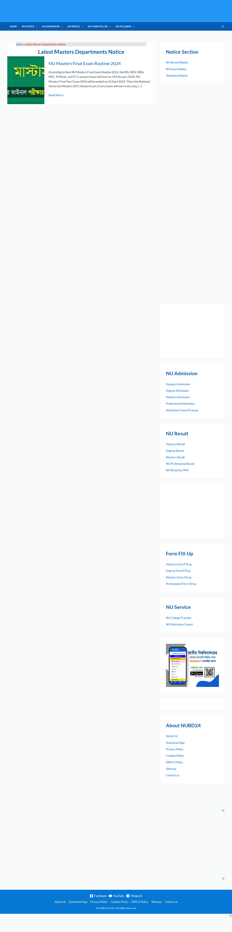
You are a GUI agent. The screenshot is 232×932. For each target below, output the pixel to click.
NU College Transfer (178, 618)
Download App (175, 742)
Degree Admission (177, 390)
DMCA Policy (174, 762)
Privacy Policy (174, 749)
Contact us (172, 775)
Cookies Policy (175, 755)
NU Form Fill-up (98, 26)
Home (13, 26)
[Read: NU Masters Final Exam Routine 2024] (25, 80)
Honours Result (175, 444)
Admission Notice (177, 75)
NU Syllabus (123, 26)
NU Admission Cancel (179, 624)
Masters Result (175, 457)
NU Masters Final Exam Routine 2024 (85, 63)
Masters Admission (178, 397)
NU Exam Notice (176, 69)
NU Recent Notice (177, 62)
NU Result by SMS (177, 470)
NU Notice (28, 26)
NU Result (74, 26)
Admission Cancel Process (182, 410)
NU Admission (51, 26)
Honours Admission (178, 384)
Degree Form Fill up (178, 570)
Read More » (57, 95)
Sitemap (171, 769)
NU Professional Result (180, 463)
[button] (35, 26)
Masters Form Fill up (178, 577)
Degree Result (175, 451)
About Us (171, 736)
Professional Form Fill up (181, 584)
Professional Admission (180, 403)
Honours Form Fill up (179, 564)
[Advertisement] (192, 331)
